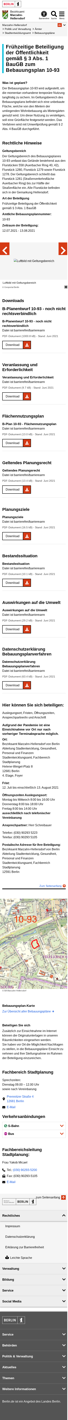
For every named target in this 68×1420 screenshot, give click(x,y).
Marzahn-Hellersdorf (14, 25)
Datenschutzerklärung (20, 1236)
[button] (62, 25)
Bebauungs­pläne (45, 32)
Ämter (38, 28)
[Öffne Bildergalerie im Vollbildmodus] (66, 287)
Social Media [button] (11, 1301)
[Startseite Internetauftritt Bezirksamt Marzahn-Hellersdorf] (19, 1201)
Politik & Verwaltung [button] (17, 1356)
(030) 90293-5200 (25, 1170)
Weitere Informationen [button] (19, 1389)
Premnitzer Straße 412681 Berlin (20, 1099)
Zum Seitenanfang (50, 885)
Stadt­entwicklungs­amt (18, 32)
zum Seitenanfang (48, 1197)
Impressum (12, 1226)
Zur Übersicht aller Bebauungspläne (26, 1011)
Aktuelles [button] (9, 1367)
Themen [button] (8, 1378)
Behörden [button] (9, 1345)
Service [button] (7, 1290)
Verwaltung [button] (10, 1268)
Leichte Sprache (21, 1257)
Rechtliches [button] (11, 1215)
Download (12, 344)
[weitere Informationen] (5, 14)
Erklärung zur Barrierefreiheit (24, 1247)
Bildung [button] (8, 1279)
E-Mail (11, 1107)
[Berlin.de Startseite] (11, 4)
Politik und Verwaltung (18, 28)
